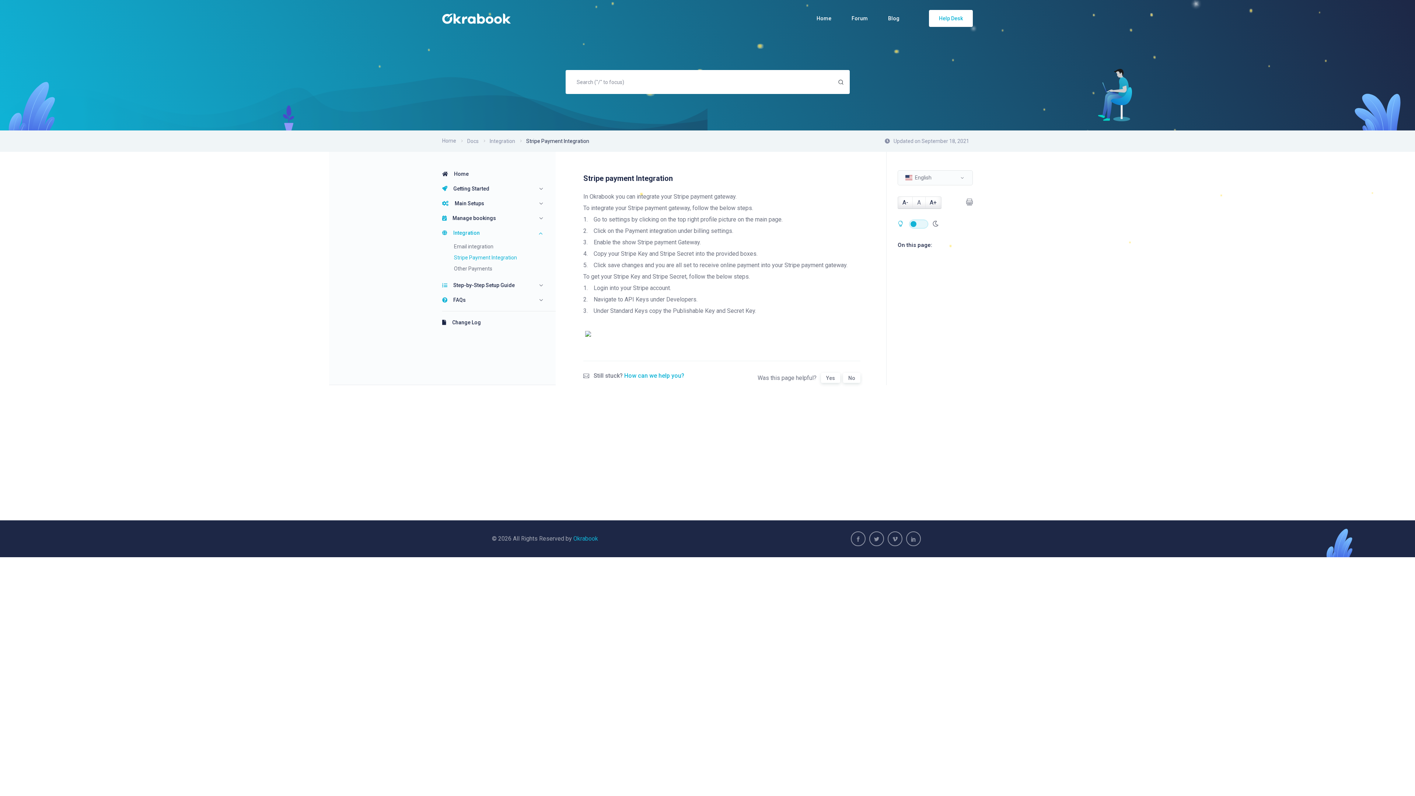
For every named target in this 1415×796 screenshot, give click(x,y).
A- (905, 202)
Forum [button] (860, 18)
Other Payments (473, 269)
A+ (933, 202)
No (851, 378)
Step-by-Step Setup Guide (484, 285)
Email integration (473, 246)
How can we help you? (654, 375)
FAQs (459, 300)
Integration (466, 233)
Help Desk (951, 18)
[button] (935, 177)
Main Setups (469, 203)
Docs (473, 141)
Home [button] (824, 18)
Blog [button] (893, 18)
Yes (830, 378)
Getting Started (471, 189)
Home (449, 141)
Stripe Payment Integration (485, 258)
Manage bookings (474, 218)
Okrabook (585, 538)
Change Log (466, 322)
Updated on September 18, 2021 (931, 141)
